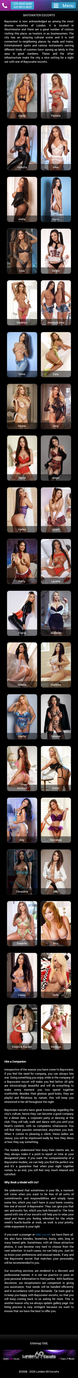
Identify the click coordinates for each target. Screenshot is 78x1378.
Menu (68, 5)
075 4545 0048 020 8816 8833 (22, 5)
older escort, (43, 1234)
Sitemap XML (39, 1343)
